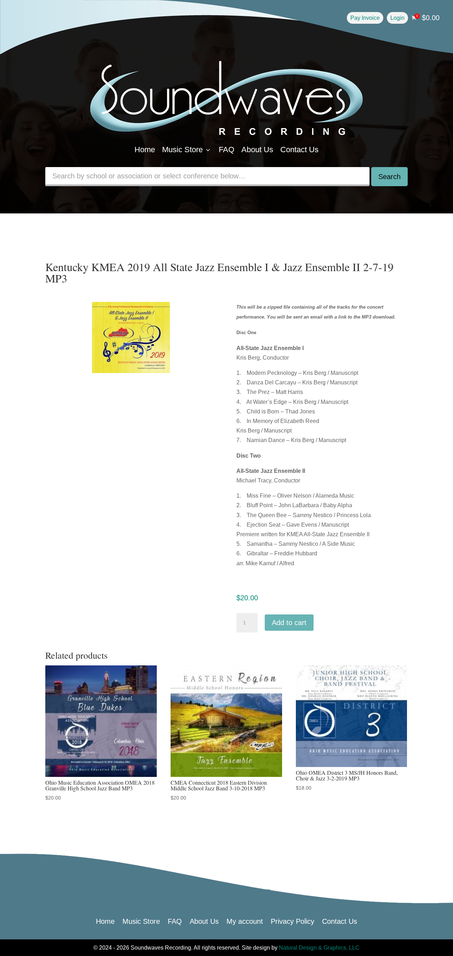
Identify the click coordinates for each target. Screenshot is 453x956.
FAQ (226, 149)
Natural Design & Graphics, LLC (319, 948)
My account (244, 920)
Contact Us (299, 149)
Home (144, 149)
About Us (257, 149)
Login (397, 18)
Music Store (187, 149)
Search (389, 177)
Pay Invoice (365, 18)
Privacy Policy (292, 920)
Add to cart (289, 622)
